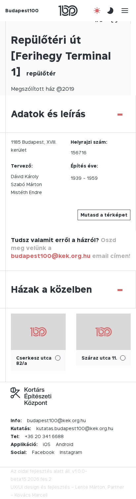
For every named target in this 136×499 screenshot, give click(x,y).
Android (64, 444)
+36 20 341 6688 (44, 436)
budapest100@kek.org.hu (50, 255)
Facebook (43, 452)
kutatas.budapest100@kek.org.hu (74, 428)
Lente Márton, (90, 487)
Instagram (71, 452)
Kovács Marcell (31, 495)
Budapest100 (22, 10)
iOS (47, 444)
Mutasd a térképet (104, 215)
